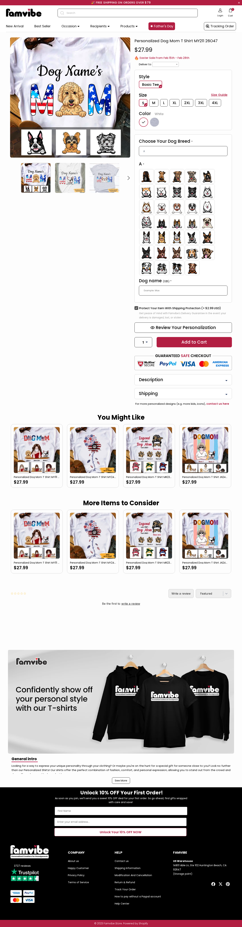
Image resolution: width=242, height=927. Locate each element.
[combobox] (128, 13)
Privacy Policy (76, 875)
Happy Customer (78, 868)
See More (121, 780)
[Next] (129, 178)
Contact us (122, 861)
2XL (187, 102)
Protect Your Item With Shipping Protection (180, 308)
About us (73, 861)
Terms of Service (78, 882)
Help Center (122, 903)
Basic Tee (150, 84)
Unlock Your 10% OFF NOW (120, 832)
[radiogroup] (183, 222)
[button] (70, 26)
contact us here (217, 404)
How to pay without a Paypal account (138, 896)
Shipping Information (127, 868)
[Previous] (11, 178)
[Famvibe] (23, 13)
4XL (215, 102)
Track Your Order (125, 889)
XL (174, 102)
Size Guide (219, 95)
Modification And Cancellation (133, 875)
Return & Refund (125, 882)
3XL (201, 102)
